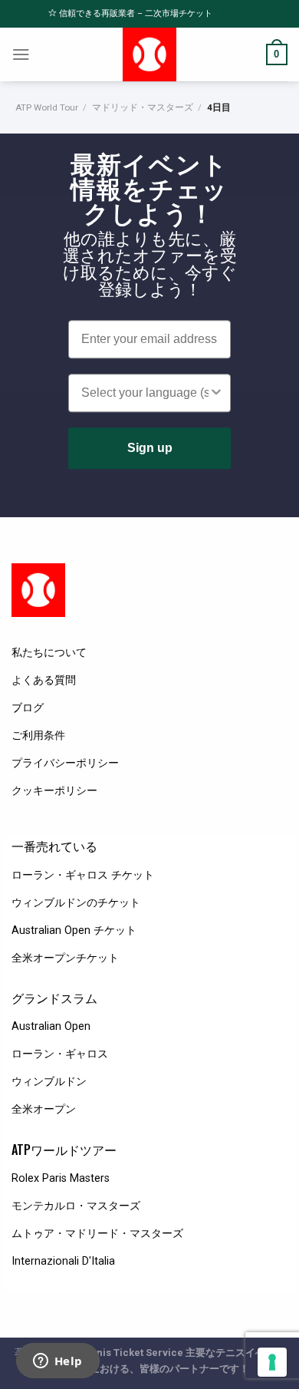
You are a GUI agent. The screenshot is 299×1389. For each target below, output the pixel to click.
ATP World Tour (46, 107)
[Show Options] (216, 393)
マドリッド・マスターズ (142, 107)
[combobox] (145, 393)
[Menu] (21, 54)
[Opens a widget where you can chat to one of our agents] (57, 1362)
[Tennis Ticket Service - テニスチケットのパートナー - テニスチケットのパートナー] (150, 54)
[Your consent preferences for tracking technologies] (272, 1362)
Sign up (149, 448)
